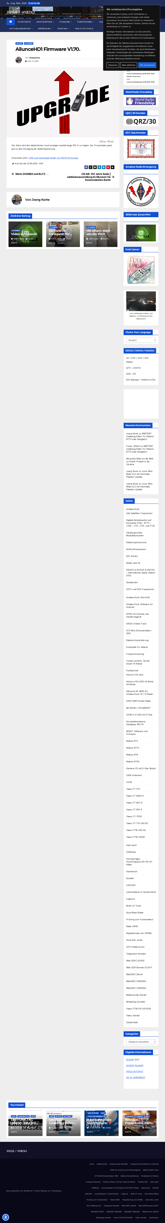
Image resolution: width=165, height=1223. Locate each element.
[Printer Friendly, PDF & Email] (106, 142)
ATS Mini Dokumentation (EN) (106, 1176)
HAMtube (131, 852)
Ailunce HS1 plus (134, 674)
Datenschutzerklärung (137, 640)
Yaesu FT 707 (133, 789)
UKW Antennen (134, 775)
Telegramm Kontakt (136, 953)
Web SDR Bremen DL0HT (139, 967)
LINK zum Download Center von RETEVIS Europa (53, 158)
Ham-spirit (131, 845)
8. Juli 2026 (19, 1128)
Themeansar (56, 1191)
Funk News (130, 1116)
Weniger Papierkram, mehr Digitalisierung (139, 1123)
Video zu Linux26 (24, 234)
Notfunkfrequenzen (136, 549)
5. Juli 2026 (57, 1128)
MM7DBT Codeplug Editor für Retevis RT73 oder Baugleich (140, 436)
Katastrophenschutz (136, 542)
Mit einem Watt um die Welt (98, 232)
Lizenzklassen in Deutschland (141, 892)
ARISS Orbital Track (136, 623)
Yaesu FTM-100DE (135, 837)
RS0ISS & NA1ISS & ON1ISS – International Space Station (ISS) (140, 573)
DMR (51, 1116)
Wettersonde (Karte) (136, 995)
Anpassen (112, 65)
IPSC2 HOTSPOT (134, 1071)
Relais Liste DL (133, 563)
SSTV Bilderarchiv (20, 28)
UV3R (129, 782)
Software (67, 1116)
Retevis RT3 (132, 741)
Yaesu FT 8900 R (135, 796)
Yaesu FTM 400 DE (136, 830)
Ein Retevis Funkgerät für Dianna (59, 234)
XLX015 (139, 1065)
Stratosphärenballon (97, 1116)
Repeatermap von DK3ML (139, 933)
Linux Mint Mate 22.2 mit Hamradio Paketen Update (139, 474)
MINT (147, 1116)
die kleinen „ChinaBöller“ (138, 708)
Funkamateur (23, 1116)
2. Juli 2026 (95, 1128)
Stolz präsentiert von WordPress (19, 1191)
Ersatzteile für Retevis (137, 647)
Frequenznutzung (135, 654)
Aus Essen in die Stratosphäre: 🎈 (99, 1121)
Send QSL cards (134, 940)
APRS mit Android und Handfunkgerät (125, 1170)
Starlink (65, 22)
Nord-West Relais (134, 912)
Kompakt (139, 1116)
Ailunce (19, 43)
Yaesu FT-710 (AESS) (137, 823)
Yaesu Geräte (133, 1015)
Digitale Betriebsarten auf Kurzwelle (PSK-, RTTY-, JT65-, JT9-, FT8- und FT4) (140, 523)
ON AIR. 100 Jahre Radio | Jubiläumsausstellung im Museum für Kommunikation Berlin (89, 177)
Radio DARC (132, 926)
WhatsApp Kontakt (135, 1001)
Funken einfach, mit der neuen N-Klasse (119, 1182)
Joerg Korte (34, 58)
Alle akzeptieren (147, 65)
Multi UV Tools (84, 28)
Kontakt (63, 28)
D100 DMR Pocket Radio (138, 701)
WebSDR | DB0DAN (136, 981)
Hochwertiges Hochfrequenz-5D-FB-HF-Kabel (139, 862)
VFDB (33, 1116)
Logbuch (130, 899)
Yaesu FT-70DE (134, 816)
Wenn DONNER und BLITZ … (32, 174)
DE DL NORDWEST (135, 1077)
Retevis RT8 (132, 754)
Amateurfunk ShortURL (138, 597)
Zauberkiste (132, 1022)
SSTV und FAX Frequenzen (140, 589)
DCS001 (130, 1059)
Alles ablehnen (128, 65)
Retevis (58, 1116)
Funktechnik (84, 22)
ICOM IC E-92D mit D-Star (139, 714)
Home (91, 1164)
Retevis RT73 (132, 748)
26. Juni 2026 (134, 1128)
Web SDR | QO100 (135, 960)
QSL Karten (132, 556)
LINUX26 (130, 885)
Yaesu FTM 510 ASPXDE (138, 1008)
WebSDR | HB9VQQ (136, 988)
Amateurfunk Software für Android (145, 1164)
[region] (131, 38)
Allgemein (29, 43)
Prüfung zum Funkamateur (140, 919)
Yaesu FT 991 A (134, 809)
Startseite (24, 22)
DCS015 (130, 1065)
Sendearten (132, 582)
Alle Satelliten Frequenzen (139, 513)
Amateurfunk (44, 22)
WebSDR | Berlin (134, 974)
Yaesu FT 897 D (134, 802)
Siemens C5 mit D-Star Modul (141, 768)
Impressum (44, 28)
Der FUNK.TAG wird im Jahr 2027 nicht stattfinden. (24, 1123)
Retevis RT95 (132, 761)
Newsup (44, 1191)
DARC (14, 1116)
